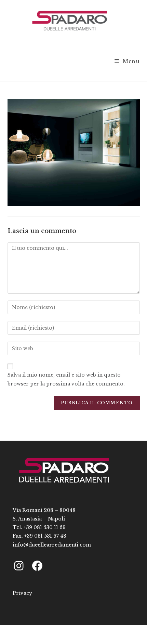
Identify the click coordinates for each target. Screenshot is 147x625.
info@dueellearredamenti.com (52, 545)
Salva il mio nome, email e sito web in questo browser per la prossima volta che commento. (66, 379)
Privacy (22, 593)
